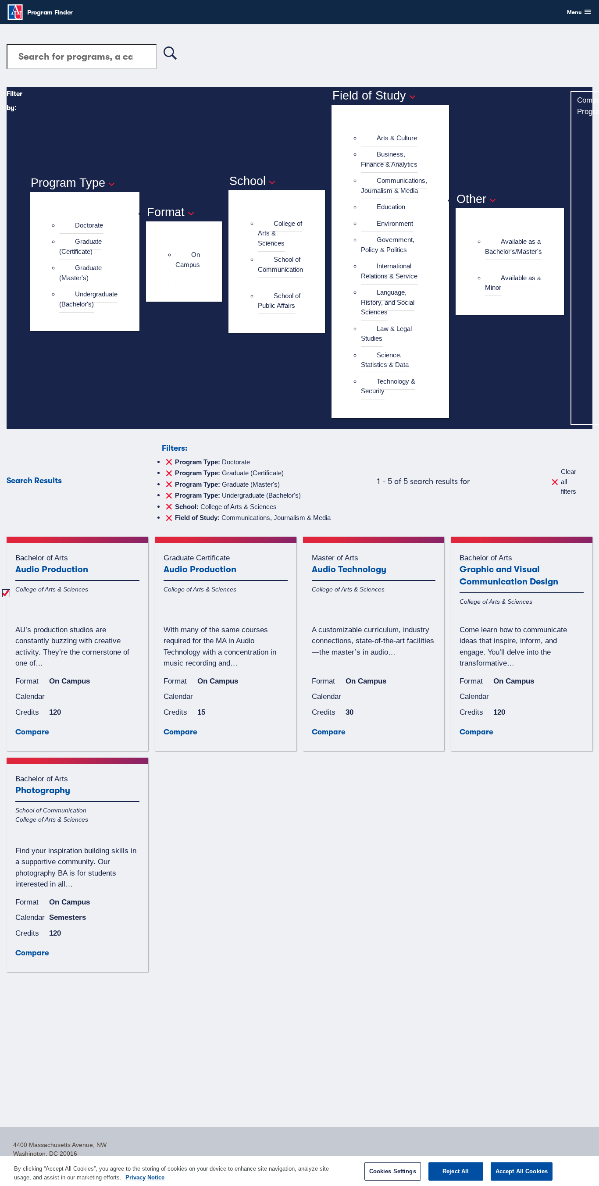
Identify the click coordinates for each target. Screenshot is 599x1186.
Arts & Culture (397, 138)
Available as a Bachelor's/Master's (513, 246)
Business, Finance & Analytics (389, 159)
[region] (299, 1171)
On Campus (187, 259)
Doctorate (89, 225)
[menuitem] (88, 226)
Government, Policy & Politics (387, 244)
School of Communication (280, 264)
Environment (395, 223)
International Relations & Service (389, 271)
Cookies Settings (392, 1171)
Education (391, 206)
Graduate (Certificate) (80, 246)
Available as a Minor (513, 283)
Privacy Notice (144, 1177)
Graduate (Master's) (80, 272)
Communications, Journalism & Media (394, 185)
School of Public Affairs (279, 301)
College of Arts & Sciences (226, 506)
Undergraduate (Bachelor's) (88, 299)
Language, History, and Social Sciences (387, 302)
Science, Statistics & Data (385, 360)
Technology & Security (388, 386)
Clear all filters (568, 481)
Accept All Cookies (522, 1171)
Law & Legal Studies (386, 333)
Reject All (455, 1171)
